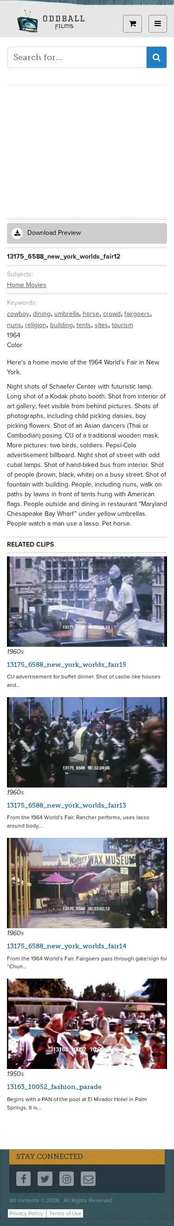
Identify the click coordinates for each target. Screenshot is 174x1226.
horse (92, 314)
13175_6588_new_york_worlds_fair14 (66, 946)
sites (102, 325)
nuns (15, 325)
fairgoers (138, 314)
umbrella (67, 314)
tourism (122, 325)
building (62, 325)
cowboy (19, 314)
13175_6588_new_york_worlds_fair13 (66, 805)
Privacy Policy (26, 1213)
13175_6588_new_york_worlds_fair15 (66, 665)
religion (36, 325)
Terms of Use (65, 1213)
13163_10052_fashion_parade (54, 1087)
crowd (112, 314)
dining (42, 314)
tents (85, 325)
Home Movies (26, 285)
